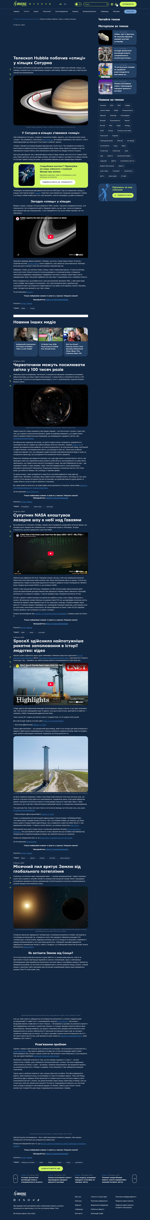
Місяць (50, 1162)
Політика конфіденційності (126, 1197)
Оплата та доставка (99, 1197)
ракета (121, 166)
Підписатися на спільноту (58, 182)
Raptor (23, 858)
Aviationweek (31, 842)
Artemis (103, 105)
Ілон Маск (52, 858)
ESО (119, 105)
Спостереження (61, 11)
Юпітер (120, 141)
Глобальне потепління (27, 1162)
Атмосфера (125, 115)
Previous (15, 1179)
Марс (119, 125)
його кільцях (48, 139)
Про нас (78, 1197)
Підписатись (125, 195)
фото (102, 176)
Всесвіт (103, 120)
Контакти (78, 1213)
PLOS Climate (62, 1021)
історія (123, 176)
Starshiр (42, 858)
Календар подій (97, 1213)
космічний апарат (124, 156)
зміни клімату (29, 947)
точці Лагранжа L (20, 1051)
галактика (116, 151)
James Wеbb (105, 110)
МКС (110, 125)
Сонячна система (124, 131)
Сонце (68, 1162)
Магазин (116, 11)
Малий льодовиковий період (71, 1036)
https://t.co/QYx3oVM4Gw (53, 721)
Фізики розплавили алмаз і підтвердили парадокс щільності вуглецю (123, 87)
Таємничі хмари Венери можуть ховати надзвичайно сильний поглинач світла (114, 1180)
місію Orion (74, 825)
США (102, 131)
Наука (36, 11)
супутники (41, 632)
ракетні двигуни (65, 858)
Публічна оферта (97, 1209)
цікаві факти (78, 1162)
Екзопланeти (115, 120)
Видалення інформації (99, 1205)
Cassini (37, 193)
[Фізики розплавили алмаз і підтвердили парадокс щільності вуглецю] (105, 87)
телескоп (116, 171)
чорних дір (77, 445)
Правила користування (124, 1201)
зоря (126, 151)
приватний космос (107, 166)
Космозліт (130, 11)
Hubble (23, 308)
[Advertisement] (50, 43)
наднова (103, 161)
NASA (23, 632)
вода (115, 146)
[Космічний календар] (112, 4)
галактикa (104, 151)
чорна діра (49, 506)
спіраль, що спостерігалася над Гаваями (50, 614)
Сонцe (59, 1162)
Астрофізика (25, 506)
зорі (101, 156)
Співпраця (104, 11)
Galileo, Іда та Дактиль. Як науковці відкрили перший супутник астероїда (124, 37)
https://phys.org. (32, 492)
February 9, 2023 (39, 725)
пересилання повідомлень (23, 438)
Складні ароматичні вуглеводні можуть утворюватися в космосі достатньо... (123, 54)
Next (134, 1179)
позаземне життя (127, 161)
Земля (31, 632)
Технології (47, 11)
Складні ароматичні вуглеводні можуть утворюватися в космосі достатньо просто (31, 1180)
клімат (41, 1162)
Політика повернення (99, 1201)
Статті (26, 11)
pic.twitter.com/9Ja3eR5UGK (24, 810)
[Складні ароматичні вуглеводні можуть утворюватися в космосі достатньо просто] (105, 54)
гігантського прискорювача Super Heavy (53, 658)
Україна (75, 11)
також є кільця (32, 263)
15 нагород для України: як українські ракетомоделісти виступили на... (124, 70)
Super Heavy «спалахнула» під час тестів (56, 838)
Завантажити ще (50, 1168)
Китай (102, 125)
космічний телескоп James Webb (46, 1056)
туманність (128, 171)
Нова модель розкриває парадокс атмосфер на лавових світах (85, 1180)
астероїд (130, 141)
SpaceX (32, 858)
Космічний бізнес (89, 11)
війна (124, 146)
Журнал (78, 1205)
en (65, 4)
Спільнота (128, 4)
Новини (16, 11)
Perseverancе (127, 110)
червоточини (37, 506)
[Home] (19, 4)
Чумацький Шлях (106, 141)
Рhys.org (29, 292)
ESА (111, 105)
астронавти (104, 146)
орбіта (113, 161)
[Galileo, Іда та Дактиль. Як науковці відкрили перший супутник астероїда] (105, 37)
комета (110, 156)
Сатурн (32, 308)
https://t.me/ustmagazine (57, 498)
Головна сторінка (19, 19)
